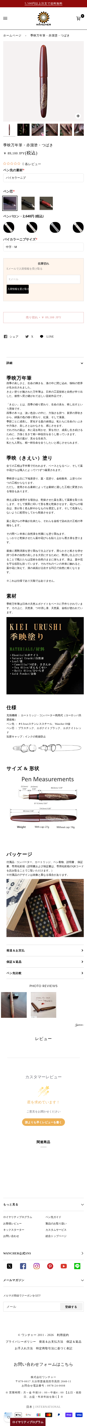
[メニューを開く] (9, 18)
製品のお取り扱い (56, 1223)
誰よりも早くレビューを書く (43, 1122)
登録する (71, 1306)
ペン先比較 (14, 973)
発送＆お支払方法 (51, 1341)
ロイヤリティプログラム (17, 1217)
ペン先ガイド (53, 1217)
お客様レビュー (12, 1223)
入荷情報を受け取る (18, 289)
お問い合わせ (11, 1236)
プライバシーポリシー (21, 1341)
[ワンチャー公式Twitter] (9, 1268)
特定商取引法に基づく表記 (54, 1348)
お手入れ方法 (24, 1348)
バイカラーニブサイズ (20, 239)
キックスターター (13, 1229)
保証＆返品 (14, 961)
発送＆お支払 (15, 950)
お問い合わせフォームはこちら (43, 1364)
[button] (43, 1005)
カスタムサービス (56, 1229)
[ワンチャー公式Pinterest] (50, 1268)
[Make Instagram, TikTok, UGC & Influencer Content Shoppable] (79, 1026)
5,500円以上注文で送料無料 (44, 3)
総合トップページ (56, 1236)
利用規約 (63, 1335)
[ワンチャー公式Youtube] (64, 1268)
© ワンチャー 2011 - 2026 (36, 1335)
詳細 (9, 362)
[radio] (9, 203)
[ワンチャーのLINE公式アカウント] (77, 1268)
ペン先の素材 (13, 170)
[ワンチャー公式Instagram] (37, 1268)
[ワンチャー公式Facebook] (23, 1268)
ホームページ (12, 35)
